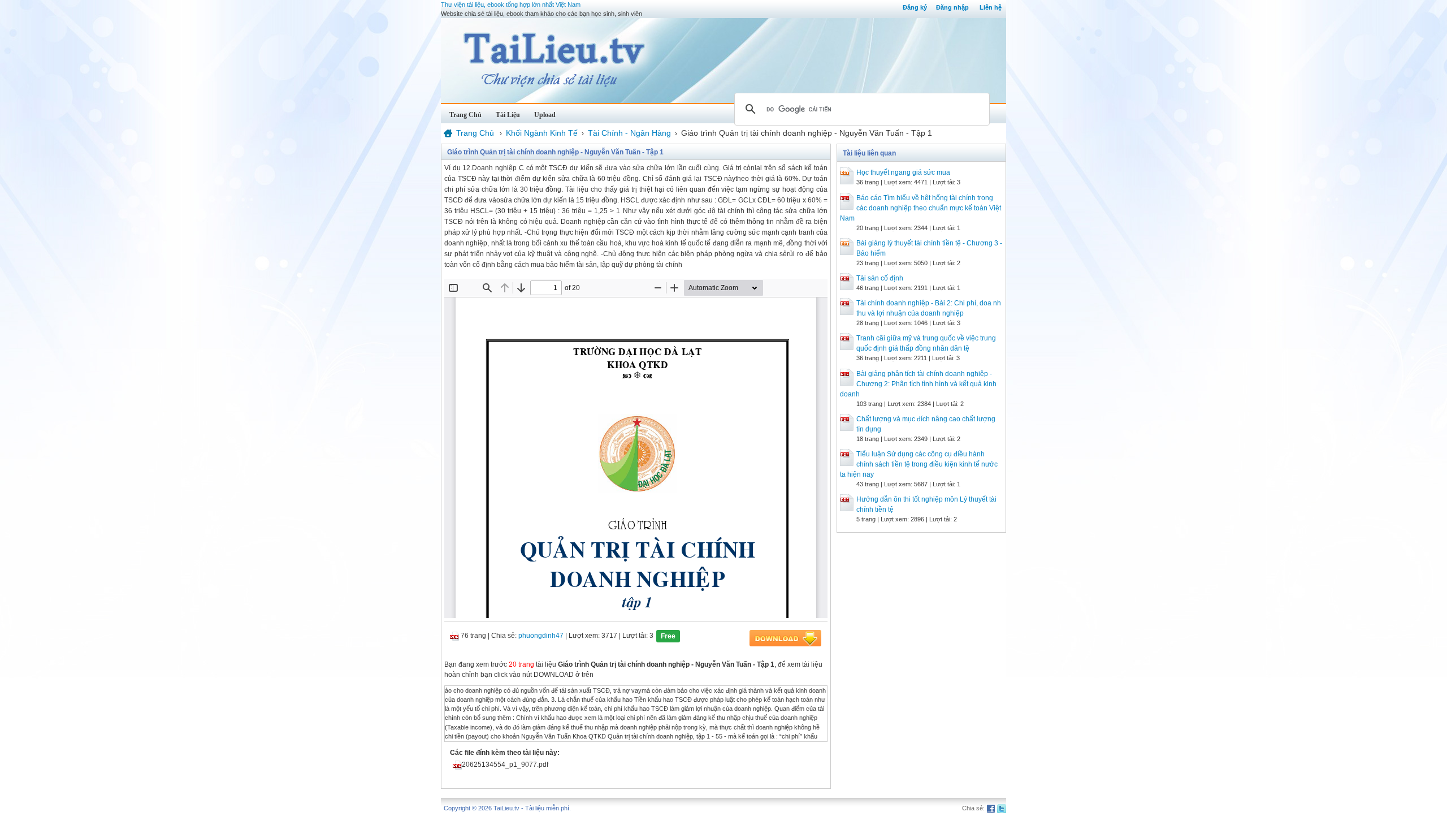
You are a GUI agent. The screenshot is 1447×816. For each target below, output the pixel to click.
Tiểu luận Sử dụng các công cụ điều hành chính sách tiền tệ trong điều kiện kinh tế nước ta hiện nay (919, 464)
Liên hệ (991, 7)
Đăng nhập (952, 7)
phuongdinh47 (541, 636)
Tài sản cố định (879, 278)
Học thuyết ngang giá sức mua (903, 172)
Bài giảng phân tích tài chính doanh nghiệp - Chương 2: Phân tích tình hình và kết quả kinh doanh (918, 384)
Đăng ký (915, 7)
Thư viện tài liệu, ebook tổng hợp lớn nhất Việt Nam (510, 4)
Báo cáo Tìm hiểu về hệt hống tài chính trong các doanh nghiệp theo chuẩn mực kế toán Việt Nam (920, 208)
